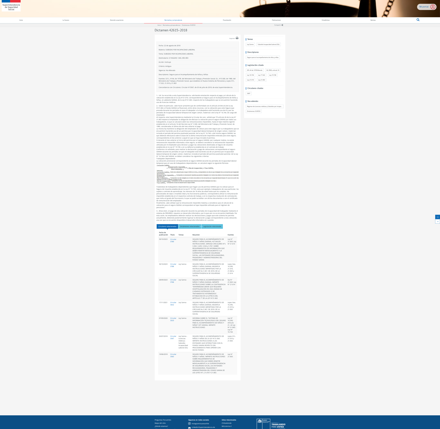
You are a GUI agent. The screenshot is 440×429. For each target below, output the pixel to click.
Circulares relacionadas (167, 226)
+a (438, 217)
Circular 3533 (173, 319)
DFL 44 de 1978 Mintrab (254, 70)
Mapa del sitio (160, 423)
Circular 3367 (173, 337)
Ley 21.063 (261, 80)
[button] (418, 20)
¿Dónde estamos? (161, 426)
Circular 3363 (173, 355)
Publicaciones (276, 20)
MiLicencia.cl (227, 426)
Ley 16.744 (250, 75)
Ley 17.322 (261, 75)
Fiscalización (227, 20)
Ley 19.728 (272, 75)
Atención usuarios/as (117, 20)
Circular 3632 (173, 303)
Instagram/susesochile (200, 423)
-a (438, 222)
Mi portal (424, 7)
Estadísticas (326, 20)
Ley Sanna (250, 44)
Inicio (159, 25)
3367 (248, 93)
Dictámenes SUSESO (188, 25)
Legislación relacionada (212, 226)
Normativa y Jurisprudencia (171, 25)
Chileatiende (226, 423)
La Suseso (66, 20)
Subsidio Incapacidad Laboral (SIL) (268, 44)
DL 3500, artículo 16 (273, 70)
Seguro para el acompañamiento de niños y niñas (263, 57)
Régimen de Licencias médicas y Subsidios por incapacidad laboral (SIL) (265, 106)
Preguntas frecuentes (163, 420)
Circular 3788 (173, 265)
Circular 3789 (173, 240)
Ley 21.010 (250, 80)
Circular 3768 (173, 281)
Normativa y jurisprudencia (173, 20)
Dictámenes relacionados (189, 226)
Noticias (373, 20)
